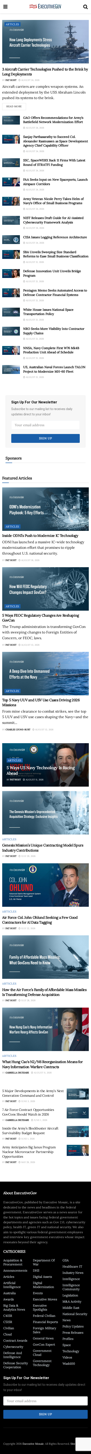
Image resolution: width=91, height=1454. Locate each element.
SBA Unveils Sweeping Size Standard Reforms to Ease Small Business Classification (56, 254)
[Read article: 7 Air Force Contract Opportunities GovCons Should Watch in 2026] (78, 1112)
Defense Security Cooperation (15, 1365)
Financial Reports (45, 1322)
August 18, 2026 (30, 560)
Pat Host (11, 80)
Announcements (15, 1270)
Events (38, 1293)
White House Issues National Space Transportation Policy (48, 312)
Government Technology (42, 1363)
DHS (36, 1270)
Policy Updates (73, 1326)
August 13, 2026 (30, 644)
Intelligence (71, 1279)
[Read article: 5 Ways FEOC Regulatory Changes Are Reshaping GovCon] (45, 589)
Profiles (68, 1339)
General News (43, 1338)
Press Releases (73, 1333)
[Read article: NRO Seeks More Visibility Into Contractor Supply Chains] (11, 331)
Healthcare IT (72, 1266)
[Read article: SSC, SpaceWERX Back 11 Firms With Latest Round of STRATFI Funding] (11, 162)
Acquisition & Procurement (12, 1262)
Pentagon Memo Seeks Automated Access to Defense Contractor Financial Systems (55, 292)
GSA (66, 1260)
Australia (9, 1293)
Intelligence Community (71, 1287)
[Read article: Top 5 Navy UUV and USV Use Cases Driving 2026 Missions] (45, 673)
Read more (16, 105)
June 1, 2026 (40, 1120)
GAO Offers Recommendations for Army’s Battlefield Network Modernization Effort (53, 120)
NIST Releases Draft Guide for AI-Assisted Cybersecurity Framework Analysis (53, 220)
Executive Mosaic (33, 1443)
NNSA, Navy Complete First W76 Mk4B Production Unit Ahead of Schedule (51, 350)
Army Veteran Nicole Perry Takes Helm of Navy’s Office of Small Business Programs (53, 201)
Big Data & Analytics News (14, 1307)
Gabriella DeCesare (17, 1072)
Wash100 (69, 1364)
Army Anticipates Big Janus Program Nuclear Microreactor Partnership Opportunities (29, 1152)
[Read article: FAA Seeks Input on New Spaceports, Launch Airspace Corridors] (11, 182)
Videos (67, 1357)
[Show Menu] (5, 6)
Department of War (44, 1262)
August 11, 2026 (34, 779)
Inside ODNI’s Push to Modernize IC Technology (40, 535)
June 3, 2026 (28, 1101)
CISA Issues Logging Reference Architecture (55, 237)
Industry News (73, 1273)
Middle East (71, 1308)
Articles (12, 24)
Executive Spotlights (40, 1307)
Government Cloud (42, 1353)
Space (67, 1345)
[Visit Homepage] (45, 6)
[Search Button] (85, 6)
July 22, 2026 (28, 928)
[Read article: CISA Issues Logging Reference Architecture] (11, 239)
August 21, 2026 (34, 262)
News (66, 1320)
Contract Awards (15, 1341)
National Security (75, 1314)
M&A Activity (72, 1302)
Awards (8, 1299)
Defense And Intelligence (12, 1355)
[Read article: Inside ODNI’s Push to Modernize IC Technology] (45, 509)
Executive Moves (45, 1299)
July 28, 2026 (28, 1000)
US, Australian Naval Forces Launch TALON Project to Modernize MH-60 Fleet (54, 369)
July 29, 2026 (28, 856)
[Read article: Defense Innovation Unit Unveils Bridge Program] (11, 273)
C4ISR (7, 1316)
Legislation (70, 1295)
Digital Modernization (43, 1285)
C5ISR (7, 1322)
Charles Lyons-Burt (18, 729)
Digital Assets (42, 1277)
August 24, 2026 (30, 80)
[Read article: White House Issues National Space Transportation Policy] (11, 312)
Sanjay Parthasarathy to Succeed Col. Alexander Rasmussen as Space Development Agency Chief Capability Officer (55, 141)
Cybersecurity (13, 1347)
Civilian (8, 1328)
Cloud (7, 1334)
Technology (71, 1351)
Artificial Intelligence (12, 1285)
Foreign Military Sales (44, 1330)
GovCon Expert (44, 1345)
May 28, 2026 (28, 1162)
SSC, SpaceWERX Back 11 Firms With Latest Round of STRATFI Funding (54, 162)
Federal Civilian (44, 1316)
